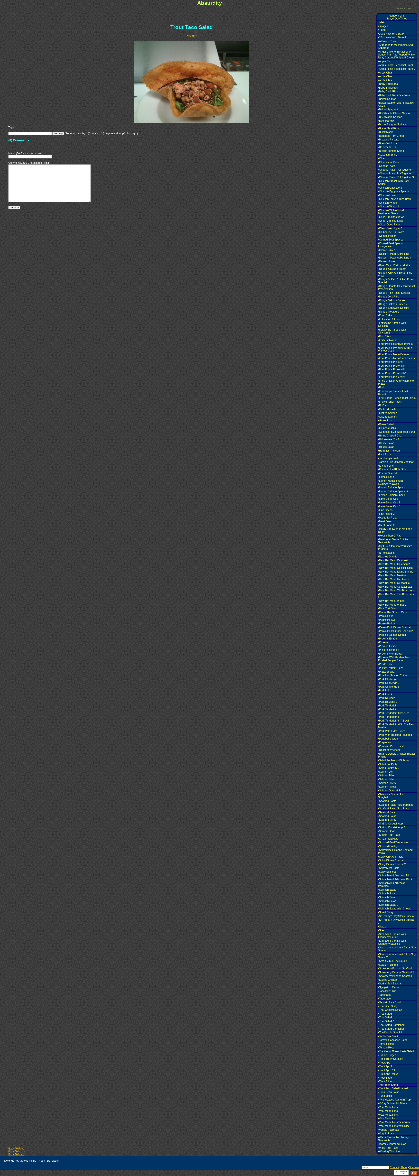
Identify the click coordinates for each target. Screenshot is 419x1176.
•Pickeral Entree (387, 638)
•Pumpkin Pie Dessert (391, 746)
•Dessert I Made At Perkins (393, 253)
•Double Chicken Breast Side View (395, 274)
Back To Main (16, 1154)
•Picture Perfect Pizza (390, 668)
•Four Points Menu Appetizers (395, 344)
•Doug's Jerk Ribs (388, 296)
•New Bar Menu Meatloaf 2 (393, 579)
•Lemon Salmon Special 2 (393, 491)
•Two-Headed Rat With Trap (394, 1099)
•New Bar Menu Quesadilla (394, 583)
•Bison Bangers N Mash (392, 124)
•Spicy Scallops (387, 871)
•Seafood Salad (387, 812)
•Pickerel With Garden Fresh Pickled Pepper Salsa (394, 659)
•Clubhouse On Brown (391, 232)
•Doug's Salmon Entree (391, 300)
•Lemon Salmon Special (392, 487)
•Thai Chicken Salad (390, 1010)
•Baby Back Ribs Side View (394, 95)
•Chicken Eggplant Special (393, 191)
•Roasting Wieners (389, 750)
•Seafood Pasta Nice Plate (393, 808)
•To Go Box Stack (388, 1036)
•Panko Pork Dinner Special (394, 627)
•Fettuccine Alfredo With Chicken (392, 324)
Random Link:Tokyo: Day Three (397, 17)
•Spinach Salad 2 (388, 904)
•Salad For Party (387, 764)
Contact (394, 1167)
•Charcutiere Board (389, 162)
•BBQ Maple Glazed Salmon (394, 113)
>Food (382, 29)
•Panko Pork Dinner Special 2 (395, 631)
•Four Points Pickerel (390, 362)
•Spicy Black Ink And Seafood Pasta (395, 851)
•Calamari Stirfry (387, 154)
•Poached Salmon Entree (393, 675)
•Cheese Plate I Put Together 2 (396, 173)
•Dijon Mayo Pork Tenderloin (394, 265)
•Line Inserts (385, 510)
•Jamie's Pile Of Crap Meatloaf (395, 462)
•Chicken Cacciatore (390, 187)
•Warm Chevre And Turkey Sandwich (393, 1139)
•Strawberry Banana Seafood (395, 968)
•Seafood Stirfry (387, 819)
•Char (381, 158)
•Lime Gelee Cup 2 (389, 502)
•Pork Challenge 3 (388, 686)
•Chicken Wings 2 (388, 206)
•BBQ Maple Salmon (390, 117)
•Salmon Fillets (387, 786)
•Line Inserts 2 (386, 513)
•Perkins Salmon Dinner (392, 634)
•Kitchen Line (386, 465)
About (404, 1167)
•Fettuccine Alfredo (389, 319)
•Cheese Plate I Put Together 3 (396, 177)
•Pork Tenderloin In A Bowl (393, 720)
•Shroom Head (386, 831)
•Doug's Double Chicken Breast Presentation (396, 287)
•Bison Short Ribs (388, 128)
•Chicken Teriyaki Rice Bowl (394, 199)
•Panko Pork (385, 616)
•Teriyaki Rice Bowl (389, 1002)
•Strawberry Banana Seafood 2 (396, 972)
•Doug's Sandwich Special (393, 307)
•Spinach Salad (387, 889)
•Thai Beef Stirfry (388, 1006)
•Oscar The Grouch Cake (392, 612)
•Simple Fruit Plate (389, 834)
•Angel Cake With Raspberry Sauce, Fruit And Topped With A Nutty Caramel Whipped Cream (396, 54)
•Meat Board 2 (386, 525)
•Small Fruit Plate (388, 838)
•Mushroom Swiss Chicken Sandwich (393, 541)
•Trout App (384, 1062)
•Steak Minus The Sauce (392, 961)
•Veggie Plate (386, 1133)
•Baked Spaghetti (388, 109)
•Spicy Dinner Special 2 (392, 864)
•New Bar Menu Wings (391, 601)
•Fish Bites (384, 336)
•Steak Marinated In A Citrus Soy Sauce (397, 949)
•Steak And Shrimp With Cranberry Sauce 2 (392, 942)
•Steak (382, 926)
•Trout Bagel (385, 1077)
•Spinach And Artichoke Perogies (391, 884)
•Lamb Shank (386, 477)
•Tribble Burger (387, 1055)
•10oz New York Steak (391, 33)
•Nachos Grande (387, 556)
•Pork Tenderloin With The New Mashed (396, 726)
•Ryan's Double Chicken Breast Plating (396, 755)
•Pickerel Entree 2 (388, 649)
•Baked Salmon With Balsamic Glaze (396, 104)
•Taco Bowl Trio (387, 991)
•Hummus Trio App (389, 450)
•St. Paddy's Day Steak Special (396, 916)
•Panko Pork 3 (386, 623)
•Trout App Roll (387, 1070)
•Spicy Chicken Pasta (390, 856)
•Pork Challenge (387, 679)
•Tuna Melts (385, 1095)
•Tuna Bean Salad (388, 1092)
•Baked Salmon (387, 99)
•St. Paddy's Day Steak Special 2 (396, 921)
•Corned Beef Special (390, 239)
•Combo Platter (387, 235)
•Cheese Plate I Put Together (395, 169)
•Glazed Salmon (387, 413)
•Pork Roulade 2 (387, 701)
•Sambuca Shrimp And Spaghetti (391, 796)
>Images (383, 26)
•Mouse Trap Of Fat (389, 535)
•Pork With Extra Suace (391, 731)
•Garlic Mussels (387, 409)
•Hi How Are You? (388, 439)
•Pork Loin (384, 690)
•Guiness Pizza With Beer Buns (396, 431)
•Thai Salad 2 (386, 1021)
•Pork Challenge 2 (388, 683)
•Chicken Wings (387, 202)
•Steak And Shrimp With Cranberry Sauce (392, 935)
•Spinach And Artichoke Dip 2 (395, 879)
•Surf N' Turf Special (389, 983)
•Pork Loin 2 (385, 694)
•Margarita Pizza (387, 517)
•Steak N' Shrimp (388, 964)
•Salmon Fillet (386, 775)
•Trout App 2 (385, 1066)
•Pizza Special (386, 671)
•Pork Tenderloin (387, 705)
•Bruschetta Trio (387, 147)
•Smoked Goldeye (388, 846)
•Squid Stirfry (385, 912)
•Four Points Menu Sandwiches (396, 358)
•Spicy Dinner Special (391, 860)
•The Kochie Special (390, 1032)
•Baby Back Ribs (388, 84)
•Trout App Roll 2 (388, 1074)
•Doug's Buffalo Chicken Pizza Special (396, 281)
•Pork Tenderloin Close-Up (393, 713)
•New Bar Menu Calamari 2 (394, 564)
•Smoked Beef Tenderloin (393, 842)
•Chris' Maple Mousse (390, 220)
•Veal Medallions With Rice (394, 1126)
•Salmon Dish (386, 771)
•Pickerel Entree (387, 646)
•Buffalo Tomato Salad (391, 150)
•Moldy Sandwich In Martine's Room (395, 530)
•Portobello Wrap (388, 738)
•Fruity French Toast (389, 401)
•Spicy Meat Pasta (388, 868)
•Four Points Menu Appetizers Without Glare (395, 349)
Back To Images (17, 1151)
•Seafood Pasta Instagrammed (395, 804)
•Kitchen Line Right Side (392, 469)
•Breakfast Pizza (387, 143)
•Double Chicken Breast (392, 269)
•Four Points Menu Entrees (393, 354)
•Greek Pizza (385, 420)
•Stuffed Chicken (388, 979)
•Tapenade (384, 994)
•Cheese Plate (386, 166)
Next (194, 36)
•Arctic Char (385, 72)
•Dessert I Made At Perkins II (394, 257)
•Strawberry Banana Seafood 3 (396, 976)
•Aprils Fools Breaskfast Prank (395, 65)
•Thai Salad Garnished (391, 1025)
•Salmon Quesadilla (389, 790)
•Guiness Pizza (387, 428)
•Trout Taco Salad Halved (393, 1088)
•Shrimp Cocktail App (390, 823)
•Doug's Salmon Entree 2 (392, 304)
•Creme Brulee (386, 250)
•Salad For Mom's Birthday (393, 760)
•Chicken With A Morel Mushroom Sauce (391, 212)
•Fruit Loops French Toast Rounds (393, 393)
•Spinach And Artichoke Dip (394, 875)
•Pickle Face (385, 664)
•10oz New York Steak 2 (392, 37)
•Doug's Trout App (388, 311)
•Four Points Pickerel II (391, 365)
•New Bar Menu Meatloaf (392, 575)
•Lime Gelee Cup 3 (389, 506)
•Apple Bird (384, 61)
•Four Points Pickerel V (391, 377)
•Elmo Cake (385, 315)
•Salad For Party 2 (388, 768)
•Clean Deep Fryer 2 (390, 228)
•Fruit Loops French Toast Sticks (397, 398)
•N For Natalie (386, 552)
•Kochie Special (387, 473)
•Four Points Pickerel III (391, 369)
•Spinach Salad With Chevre (394, 908)
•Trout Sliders (386, 1081)
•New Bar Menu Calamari (393, 560)
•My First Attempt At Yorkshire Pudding (395, 547)
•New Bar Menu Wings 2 (392, 604)
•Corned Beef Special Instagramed (390, 245)
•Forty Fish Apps (387, 340)
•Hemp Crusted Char (390, 435)
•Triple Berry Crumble (390, 1058)
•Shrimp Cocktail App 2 (391, 827)
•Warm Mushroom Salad (392, 1144)
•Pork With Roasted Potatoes (395, 734)
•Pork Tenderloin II (388, 716)
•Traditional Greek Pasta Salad (396, 1051)
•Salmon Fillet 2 (387, 783)
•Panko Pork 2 (386, 619)
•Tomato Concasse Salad (393, 1040)
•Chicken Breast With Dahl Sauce (393, 182)
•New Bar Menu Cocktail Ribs (395, 567)
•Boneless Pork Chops (391, 135)
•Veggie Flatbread (388, 1129)
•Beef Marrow (386, 120)
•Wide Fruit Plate (388, 1147)
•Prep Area (384, 742)
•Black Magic (385, 132)
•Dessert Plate (386, 261)
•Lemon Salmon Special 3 (393, 495)
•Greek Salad (386, 424)
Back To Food (16, 1148)
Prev (188, 36)
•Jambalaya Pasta (388, 458)
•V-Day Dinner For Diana (392, 1103)
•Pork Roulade (386, 698)
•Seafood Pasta (387, 801)
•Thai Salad (385, 1013)
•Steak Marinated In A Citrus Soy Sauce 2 (397, 956)
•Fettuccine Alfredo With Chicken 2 (392, 331)
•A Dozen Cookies (388, 41)
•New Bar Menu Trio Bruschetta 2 (396, 596)
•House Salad (386, 443)
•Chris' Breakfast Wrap (391, 217)
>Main (381, 22)
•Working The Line (389, 1151)
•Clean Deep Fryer (389, 224)
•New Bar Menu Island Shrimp (395, 571)
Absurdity (209, 3)
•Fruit (381, 387)
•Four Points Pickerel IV (392, 373)
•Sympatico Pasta (388, 987)
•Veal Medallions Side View (394, 1122)
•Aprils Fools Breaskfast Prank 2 (397, 68)
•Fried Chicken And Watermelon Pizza (396, 382)
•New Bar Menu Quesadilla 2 (395, 586)
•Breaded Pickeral (388, 139)
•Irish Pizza (384, 454)
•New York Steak (388, 608)
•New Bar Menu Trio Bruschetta (396, 590)
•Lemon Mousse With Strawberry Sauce (390, 482)
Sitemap (414, 1167)
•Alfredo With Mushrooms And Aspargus (395, 46)
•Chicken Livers (387, 195)
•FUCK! (382, 405)
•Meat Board (385, 521)
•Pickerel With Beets (390, 653)
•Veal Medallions (388, 1107)
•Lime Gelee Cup (388, 498)
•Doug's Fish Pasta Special (394, 292)
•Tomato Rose (386, 1043)
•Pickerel (383, 642)
